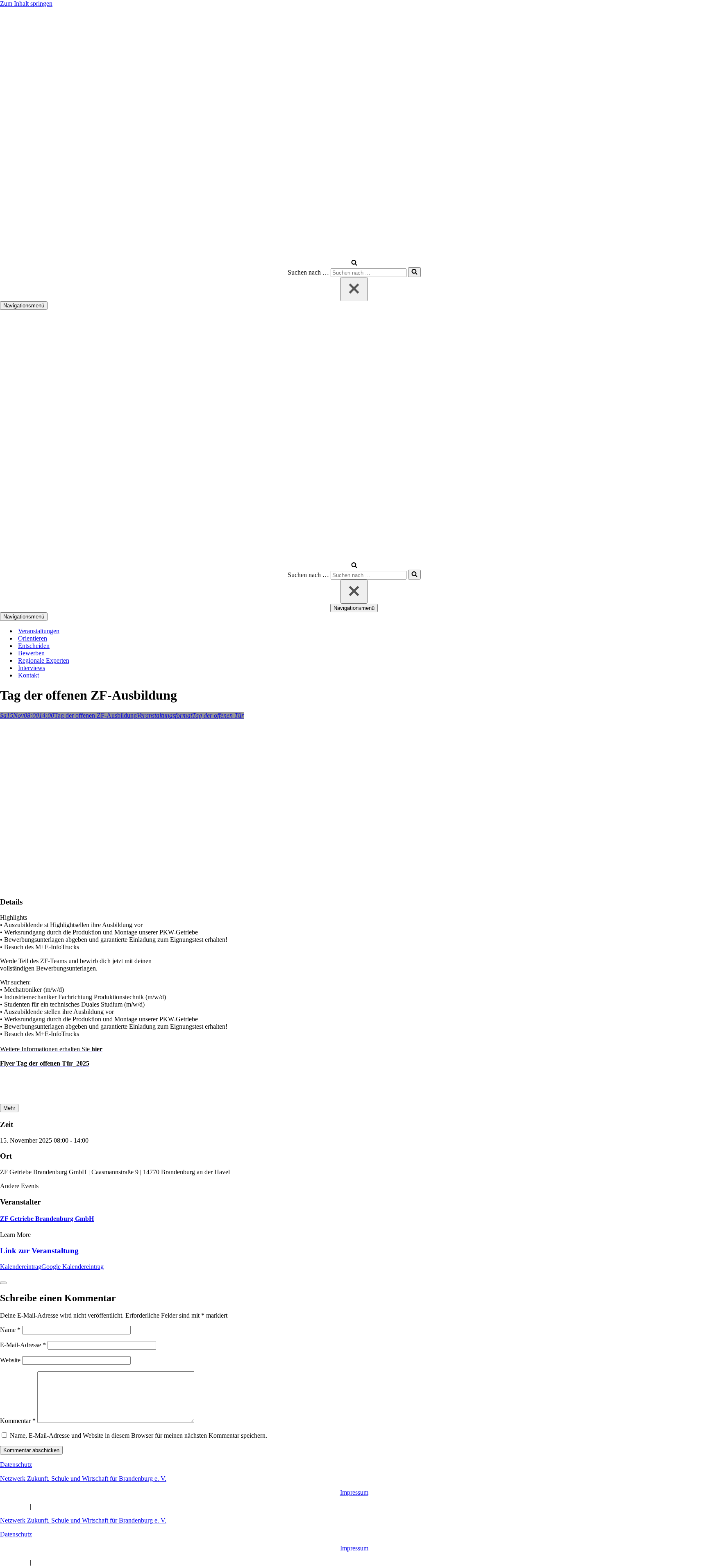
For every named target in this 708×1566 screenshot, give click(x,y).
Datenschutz (16, 1464)
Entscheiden (34, 645)
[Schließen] (354, 289)
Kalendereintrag (20, 1266)
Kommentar (18, 1420)
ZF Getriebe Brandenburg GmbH (47, 1218)
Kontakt (28, 675)
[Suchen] (354, 263)
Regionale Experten (43, 660)
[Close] (3, 1283)
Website (10, 1360)
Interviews (31, 667)
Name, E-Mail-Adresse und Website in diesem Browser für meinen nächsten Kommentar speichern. (138, 1435)
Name (10, 1329)
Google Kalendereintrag (72, 1266)
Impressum (354, 1492)
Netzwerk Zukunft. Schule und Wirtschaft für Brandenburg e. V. (83, 1478)
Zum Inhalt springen (26, 3)
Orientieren (32, 638)
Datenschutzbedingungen (65, 1506)
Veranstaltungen (38, 630)
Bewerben (31, 653)
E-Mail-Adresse (23, 1344)
